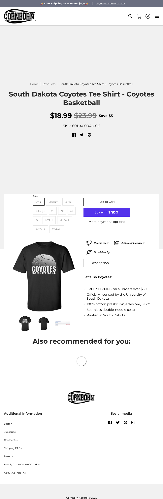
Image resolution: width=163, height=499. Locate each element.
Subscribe (10, 431)
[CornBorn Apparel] (20, 16)
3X (62, 211)
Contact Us (10, 440)
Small (39, 201)
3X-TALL (57, 229)
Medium (53, 201)
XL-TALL (65, 220)
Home (34, 84)
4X (71, 211)
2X (52, 211)
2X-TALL (41, 229)
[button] (130, 16)
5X (37, 220)
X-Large (40, 211)
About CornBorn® (15, 472)
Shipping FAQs (13, 448)
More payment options (106, 222)
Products (49, 84)
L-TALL (49, 220)
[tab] (99, 263)
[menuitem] (130, 16)
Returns (9, 456)
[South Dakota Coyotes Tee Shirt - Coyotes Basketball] (44, 276)
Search (8, 423)
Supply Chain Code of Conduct (22, 464)
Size (35, 196)
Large (68, 201)
